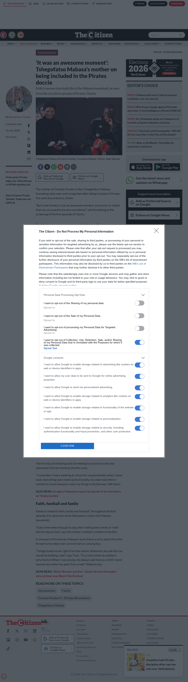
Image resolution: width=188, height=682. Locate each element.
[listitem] (94, 295)
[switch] (139, 303)
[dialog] (94, 341)
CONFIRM (67, 445)
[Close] (157, 231)
